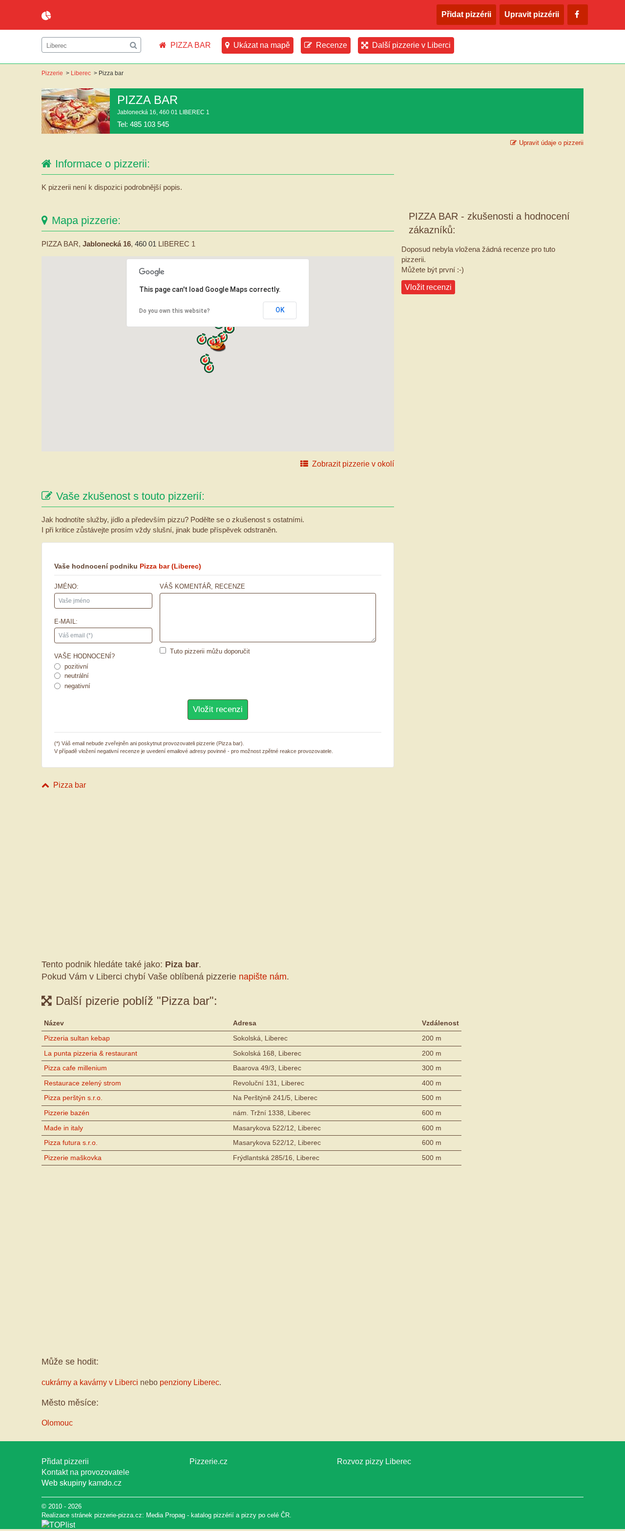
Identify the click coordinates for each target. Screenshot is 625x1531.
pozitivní (76, 666)
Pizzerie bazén (66, 1113)
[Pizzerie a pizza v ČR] (58, 1525)
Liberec (81, 73)
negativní (77, 686)
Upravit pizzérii (531, 14)
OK (280, 310)
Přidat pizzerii (65, 1461)
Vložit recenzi (428, 287)
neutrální (76, 675)
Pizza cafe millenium (75, 1068)
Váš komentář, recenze (202, 586)
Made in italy (63, 1128)
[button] (218, 346)
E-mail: (66, 621)
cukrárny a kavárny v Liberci (90, 1382)
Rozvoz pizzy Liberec (374, 1461)
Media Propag (165, 1515)
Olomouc (57, 1423)
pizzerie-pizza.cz (98, 15)
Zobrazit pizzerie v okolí (353, 464)
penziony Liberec (189, 1382)
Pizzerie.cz (208, 1461)
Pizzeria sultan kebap (77, 1038)
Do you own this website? (174, 310)
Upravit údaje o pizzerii (551, 142)
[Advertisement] (218, 871)
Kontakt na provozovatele (85, 1472)
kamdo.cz (105, 1483)
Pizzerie (52, 73)
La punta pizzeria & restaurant (90, 1053)
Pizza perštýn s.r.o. (73, 1098)
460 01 (145, 244)
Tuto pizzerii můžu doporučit (210, 651)
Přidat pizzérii (466, 14)
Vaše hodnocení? (84, 656)
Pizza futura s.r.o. (71, 1142)
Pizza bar (69, 785)
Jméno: (66, 586)
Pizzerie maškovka (73, 1158)
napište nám (263, 976)
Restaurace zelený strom (82, 1083)
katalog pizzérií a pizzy (223, 1515)
